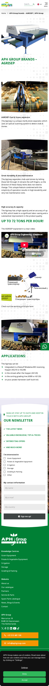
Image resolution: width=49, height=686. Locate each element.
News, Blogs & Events (10, 602)
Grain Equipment (14, 458)
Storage (10, 468)
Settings (24, 668)
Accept (24, 680)
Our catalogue (7, 587)
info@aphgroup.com (16, 643)
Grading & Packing (14, 471)
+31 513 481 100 (14, 635)
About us (5, 583)
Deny (24, 674)
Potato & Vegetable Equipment (19, 461)
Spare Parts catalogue (10, 599)
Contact (4, 606)
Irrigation (11, 465)
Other (9, 475)
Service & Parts (7, 595)
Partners (5, 591)
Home (3, 13)
